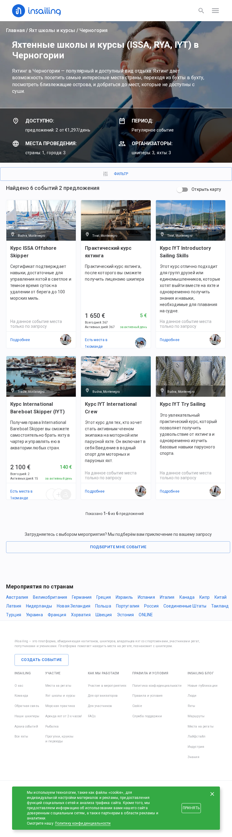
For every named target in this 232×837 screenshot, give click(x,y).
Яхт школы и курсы (52, 30)
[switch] (180, 189)
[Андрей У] (141, 343)
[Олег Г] (66, 495)
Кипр (204, 597)
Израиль (124, 597)
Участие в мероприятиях (107, 686)
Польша (103, 606)
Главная (15, 30)
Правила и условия (147, 696)
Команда (21, 696)
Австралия (17, 597)
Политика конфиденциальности (157, 686)
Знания (193, 757)
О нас (18, 686)
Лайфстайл (196, 736)
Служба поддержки (147, 716)
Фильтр (121, 174)
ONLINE (146, 614)
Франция (57, 614)
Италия (167, 597)
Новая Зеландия (73, 606)
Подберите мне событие (118, 547)
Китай (220, 597)
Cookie (137, 706)
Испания (146, 597)
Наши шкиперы (27, 716)
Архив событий (26, 726)
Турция (13, 614)
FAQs (92, 716)
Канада (187, 597)
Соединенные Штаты (184, 606)
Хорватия (81, 614)
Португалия (127, 606)
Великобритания (50, 597)
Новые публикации (203, 686)
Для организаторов (103, 696)
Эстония (125, 614)
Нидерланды (39, 606)
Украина (34, 614)
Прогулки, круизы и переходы (59, 738)
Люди (192, 696)
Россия (151, 606)
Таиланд (220, 606)
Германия (82, 597)
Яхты (191, 706)
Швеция (103, 614)
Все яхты (21, 736)
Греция (103, 597)
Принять (191, 808)
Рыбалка (52, 726)
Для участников (100, 706)
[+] (59, 495)
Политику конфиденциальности (83, 823)
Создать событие (41, 659)
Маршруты (196, 716)
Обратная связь (26, 706)
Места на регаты (58, 686)
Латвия (13, 606)
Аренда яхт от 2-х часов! (63, 716)
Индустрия (196, 747)
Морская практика (60, 706)
